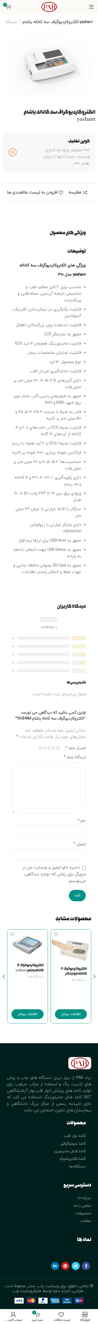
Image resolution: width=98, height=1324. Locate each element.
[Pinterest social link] (65, 1266)
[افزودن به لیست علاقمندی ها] (55, 934)
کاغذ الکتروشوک (72, 1158)
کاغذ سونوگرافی (73, 1143)
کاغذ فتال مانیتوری (70, 1151)
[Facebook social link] (86, 1266)
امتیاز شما (75, 748)
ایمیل (80, 844)
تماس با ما (82, 1205)
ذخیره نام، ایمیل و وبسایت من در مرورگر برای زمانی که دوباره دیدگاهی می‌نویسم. (54, 874)
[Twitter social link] (76, 1266)
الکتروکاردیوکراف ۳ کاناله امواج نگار (74, 971)
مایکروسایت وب (27, 1291)
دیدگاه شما (75, 757)
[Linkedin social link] (55, 1266)
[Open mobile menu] (91, 6)
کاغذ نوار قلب (75, 1135)
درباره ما (84, 1198)
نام (82, 821)
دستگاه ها (79, 980)
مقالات (85, 1221)
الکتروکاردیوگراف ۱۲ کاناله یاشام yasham (30, 967)
